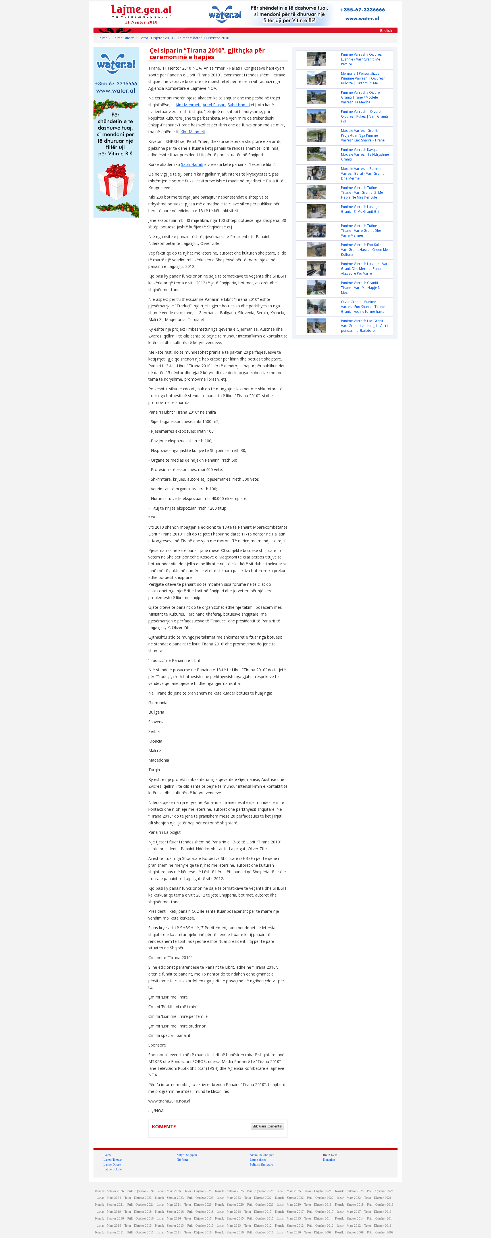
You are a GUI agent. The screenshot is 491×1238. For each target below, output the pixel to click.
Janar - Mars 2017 (349, 1211)
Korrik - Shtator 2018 (169, 1211)
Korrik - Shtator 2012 (289, 1225)
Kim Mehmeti (188, 104)
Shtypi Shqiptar (187, 1154)
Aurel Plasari (214, 104)
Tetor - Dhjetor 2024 (318, 1191)
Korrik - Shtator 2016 (109, 1218)
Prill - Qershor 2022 (320, 1197)
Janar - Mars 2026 (169, 1191)
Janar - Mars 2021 (169, 1204)
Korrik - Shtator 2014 (349, 1218)
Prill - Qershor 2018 (200, 1211)
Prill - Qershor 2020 (260, 1204)
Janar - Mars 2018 (229, 1211)
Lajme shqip (258, 1159)
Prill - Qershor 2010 (260, 1232)
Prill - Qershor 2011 (140, 1232)
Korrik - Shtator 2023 (169, 1197)
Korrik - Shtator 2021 (109, 1204)
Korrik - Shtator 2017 (289, 1211)
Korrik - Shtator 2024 (349, 1191)
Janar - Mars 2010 (289, 1232)
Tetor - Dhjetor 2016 (378, 1211)
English (386, 31)
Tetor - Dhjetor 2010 (156, 38)
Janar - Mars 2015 (289, 1218)
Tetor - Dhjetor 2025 (198, 1191)
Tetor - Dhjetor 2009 (318, 1232)
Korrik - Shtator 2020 (229, 1204)
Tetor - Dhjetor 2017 (258, 1211)
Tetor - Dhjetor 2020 (198, 1204)
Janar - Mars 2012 (349, 1225)
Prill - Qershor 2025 (260, 1191)
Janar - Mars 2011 (169, 1232)
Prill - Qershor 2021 (140, 1204)
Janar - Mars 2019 (109, 1211)
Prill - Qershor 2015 (260, 1218)
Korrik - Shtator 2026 (109, 1191)
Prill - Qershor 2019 (380, 1204)
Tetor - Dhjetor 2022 (258, 1197)
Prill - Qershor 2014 (380, 1218)
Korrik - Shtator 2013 (169, 1225)
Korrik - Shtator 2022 (289, 1197)
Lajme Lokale (112, 1169)
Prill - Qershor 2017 (320, 1211)
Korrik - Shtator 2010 (229, 1232)
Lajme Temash (112, 1159)
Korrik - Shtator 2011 (109, 1232)
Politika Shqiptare (261, 1164)
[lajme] (141, 11)
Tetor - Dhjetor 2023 (138, 1197)
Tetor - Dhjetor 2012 (258, 1225)
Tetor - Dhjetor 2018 (138, 1211)
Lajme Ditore (123, 38)
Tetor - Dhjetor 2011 (378, 1225)
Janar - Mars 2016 (169, 1218)
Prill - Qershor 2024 (380, 1191)
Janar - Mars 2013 (229, 1225)
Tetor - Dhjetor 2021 (378, 1197)
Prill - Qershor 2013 (200, 1225)
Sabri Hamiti (239, 104)
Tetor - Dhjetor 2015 (198, 1218)
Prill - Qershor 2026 (140, 1191)
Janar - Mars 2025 (289, 1191)
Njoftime (182, 1159)
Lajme (103, 38)
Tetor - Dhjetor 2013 (138, 1225)
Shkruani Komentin (267, 1126)
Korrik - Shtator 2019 (349, 1204)
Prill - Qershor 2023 (200, 1197)
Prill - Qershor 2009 (380, 1232)
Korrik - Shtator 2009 (349, 1232)
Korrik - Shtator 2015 (229, 1218)
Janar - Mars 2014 (109, 1225)
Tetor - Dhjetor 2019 (318, 1204)
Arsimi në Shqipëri (262, 1154)
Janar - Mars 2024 (109, 1197)
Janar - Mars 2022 (349, 1197)
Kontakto (329, 1159)
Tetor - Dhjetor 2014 (318, 1218)
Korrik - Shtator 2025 (229, 1191)
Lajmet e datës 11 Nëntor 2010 (203, 38)
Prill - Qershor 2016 (140, 1218)
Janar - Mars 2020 (289, 1204)
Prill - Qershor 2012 (320, 1225)
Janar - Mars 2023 (229, 1197)
